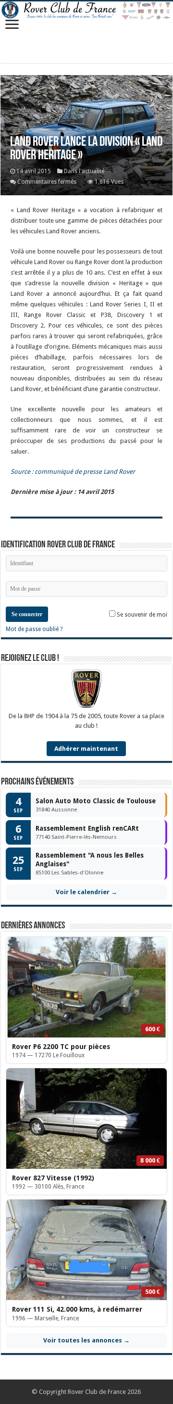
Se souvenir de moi (141, 614)
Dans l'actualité (84, 171)
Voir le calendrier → (86, 892)
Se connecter (27, 614)
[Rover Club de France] (86, 10)
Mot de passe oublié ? (34, 629)
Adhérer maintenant (86, 748)
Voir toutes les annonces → (86, 1340)
